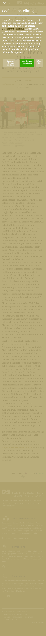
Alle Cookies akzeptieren (27, 62)
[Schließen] (23, 3)
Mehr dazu (39, 62)
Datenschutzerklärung (13, 29)
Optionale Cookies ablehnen (10, 63)
